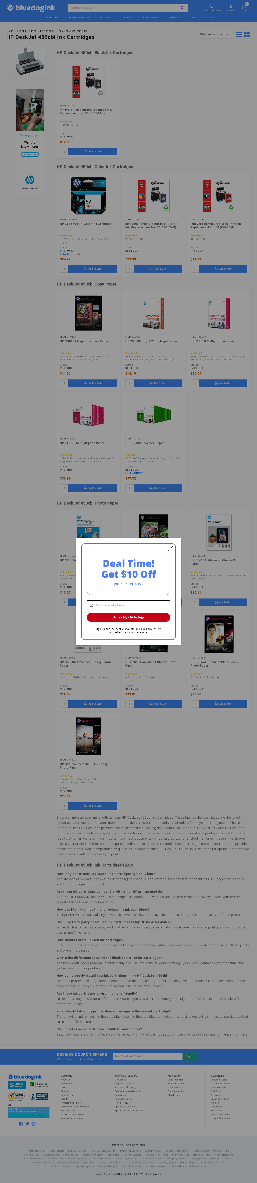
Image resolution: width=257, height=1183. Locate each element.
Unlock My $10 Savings (128, 617)
